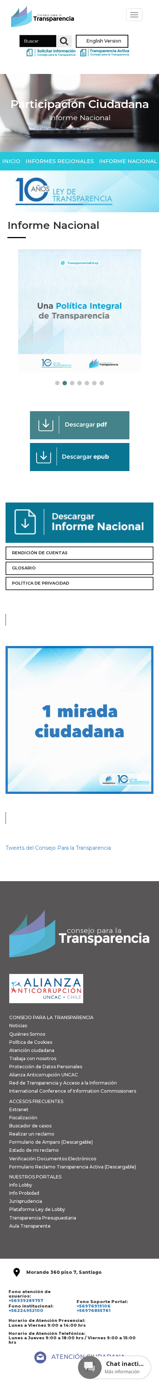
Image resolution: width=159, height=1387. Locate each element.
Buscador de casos (30, 1126)
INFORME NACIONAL (128, 161)
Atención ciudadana (31, 1050)
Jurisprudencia (25, 1201)
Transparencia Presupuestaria (42, 1218)
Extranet (18, 1109)
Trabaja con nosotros (32, 1058)
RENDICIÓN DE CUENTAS (40, 552)
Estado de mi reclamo (34, 1150)
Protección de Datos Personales (45, 1066)
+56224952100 (26, 1310)
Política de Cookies (30, 1042)
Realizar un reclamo (31, 1134)
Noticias (18, 1025)
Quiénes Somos (27, 1034)
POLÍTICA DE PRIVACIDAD (40, 583)
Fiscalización (23, 1117)
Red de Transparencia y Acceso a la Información (63, 1083)
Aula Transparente (30, 1226)
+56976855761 (94, 1310)
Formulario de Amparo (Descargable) (51, 1142)
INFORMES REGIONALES (60, 161)
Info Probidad (24, 1193)
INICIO (11, 161)
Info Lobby (20, 1185)
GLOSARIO (23, 568)
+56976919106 (94, 1306)
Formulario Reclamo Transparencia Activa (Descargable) (72, 1167)
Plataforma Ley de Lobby (37, 1209)
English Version (104, 41)
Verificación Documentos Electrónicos (52, 1158)
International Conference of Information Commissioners (72, 1091)
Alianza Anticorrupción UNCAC (43, 1075)
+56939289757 (26, 1300)
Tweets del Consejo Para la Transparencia (58, 848)
